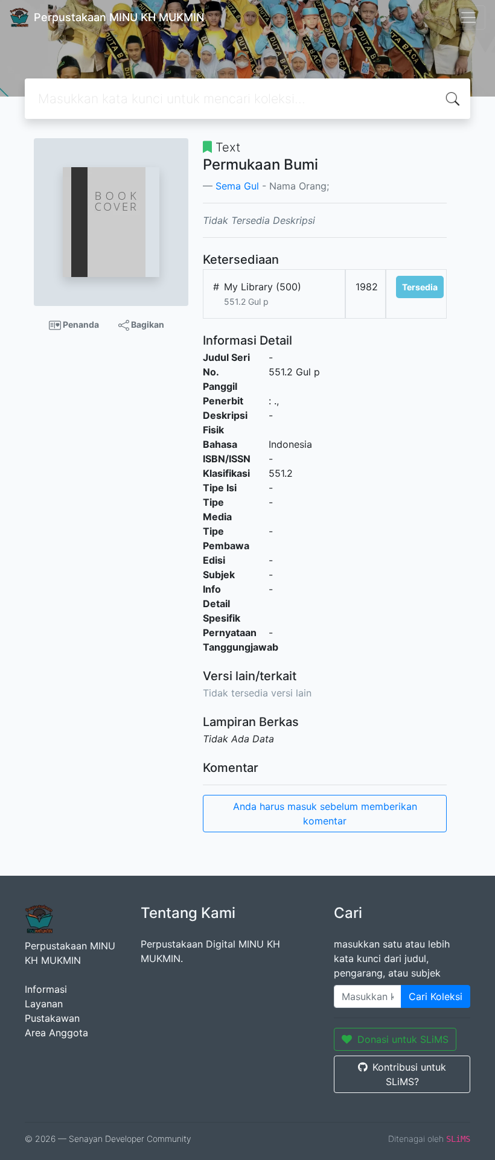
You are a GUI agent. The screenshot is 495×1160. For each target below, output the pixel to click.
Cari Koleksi (435, 996)
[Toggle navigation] (468, 17)
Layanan (44, 1004)
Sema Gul (237, 186)
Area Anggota (56, 1033)
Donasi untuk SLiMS (403, 1039)
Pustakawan (52, 1018)
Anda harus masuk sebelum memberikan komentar (325, 813)
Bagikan (146, 324)
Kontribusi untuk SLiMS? (409, 1074)
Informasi (46, 989)
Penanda (80, 324)
